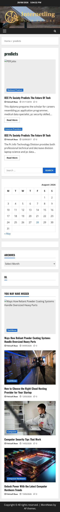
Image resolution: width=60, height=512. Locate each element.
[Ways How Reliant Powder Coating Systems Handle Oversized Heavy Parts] (30, 317)
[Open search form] (55, 31)
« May (7, 233)
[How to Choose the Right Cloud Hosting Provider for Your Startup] (30, 367)
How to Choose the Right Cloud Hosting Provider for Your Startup (25, 390)
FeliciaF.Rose (12, 102)
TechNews (11, 330)
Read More (13, 120)
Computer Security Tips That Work (22, 439)
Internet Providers (13, 129)
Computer (11, 431)
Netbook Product (14, 90)
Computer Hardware (16, 478)
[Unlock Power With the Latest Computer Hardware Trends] (30, 465)
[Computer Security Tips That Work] (30, 418)
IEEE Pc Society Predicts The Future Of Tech (30, 76)
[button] (4, 31)
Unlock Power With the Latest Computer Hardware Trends (25, 488)
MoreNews (47, 504)
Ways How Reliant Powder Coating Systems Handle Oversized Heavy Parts (27, 339)
